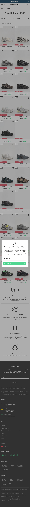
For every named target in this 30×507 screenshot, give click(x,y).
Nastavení (7, 258)
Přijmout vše (7, 263)
